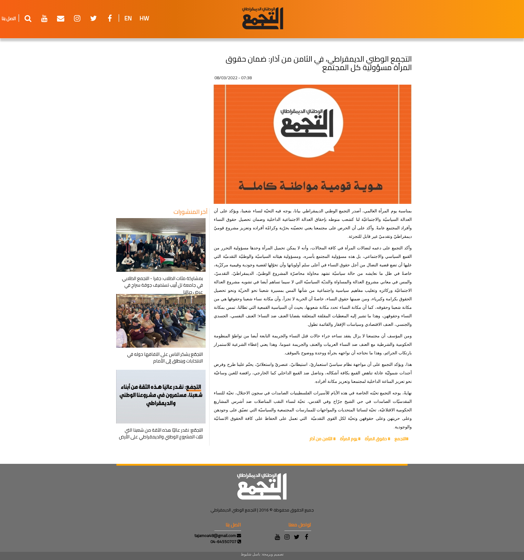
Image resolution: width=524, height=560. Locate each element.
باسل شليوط (250, 554)
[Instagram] (286, 536)
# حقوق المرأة (377, 439)
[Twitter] (296, 536)
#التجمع (401, 439)
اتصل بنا (9, 18)
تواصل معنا (299, 524)
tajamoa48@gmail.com (216, 535)
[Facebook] (306, 536)
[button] (27, 21)
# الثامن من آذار (323, 439)
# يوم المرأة (350, 439)
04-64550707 (223, 541)
